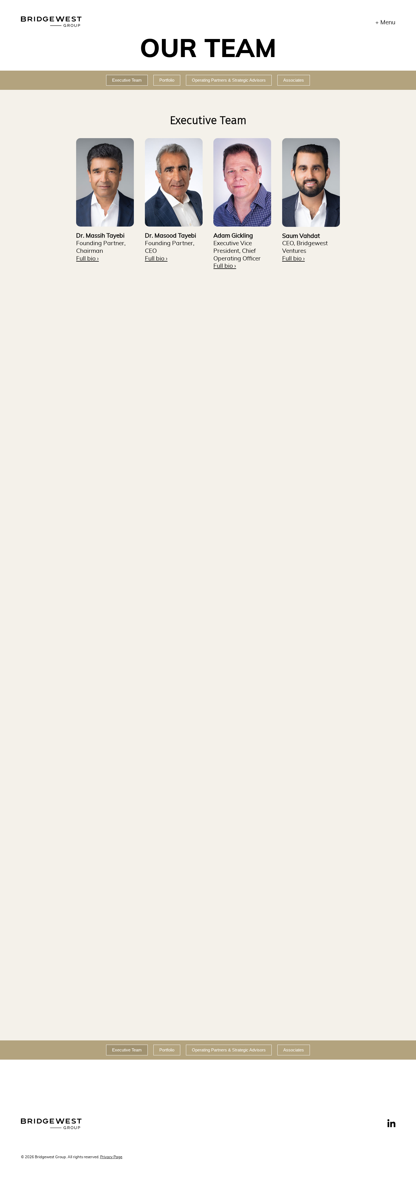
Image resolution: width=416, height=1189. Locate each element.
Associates (293, 80)
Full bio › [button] (87, 259)
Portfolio (166, 80)
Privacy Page (111, 1157)
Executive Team (127, 80)
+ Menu (385, 22)
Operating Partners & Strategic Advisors (229, 80)
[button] (105, 182)
